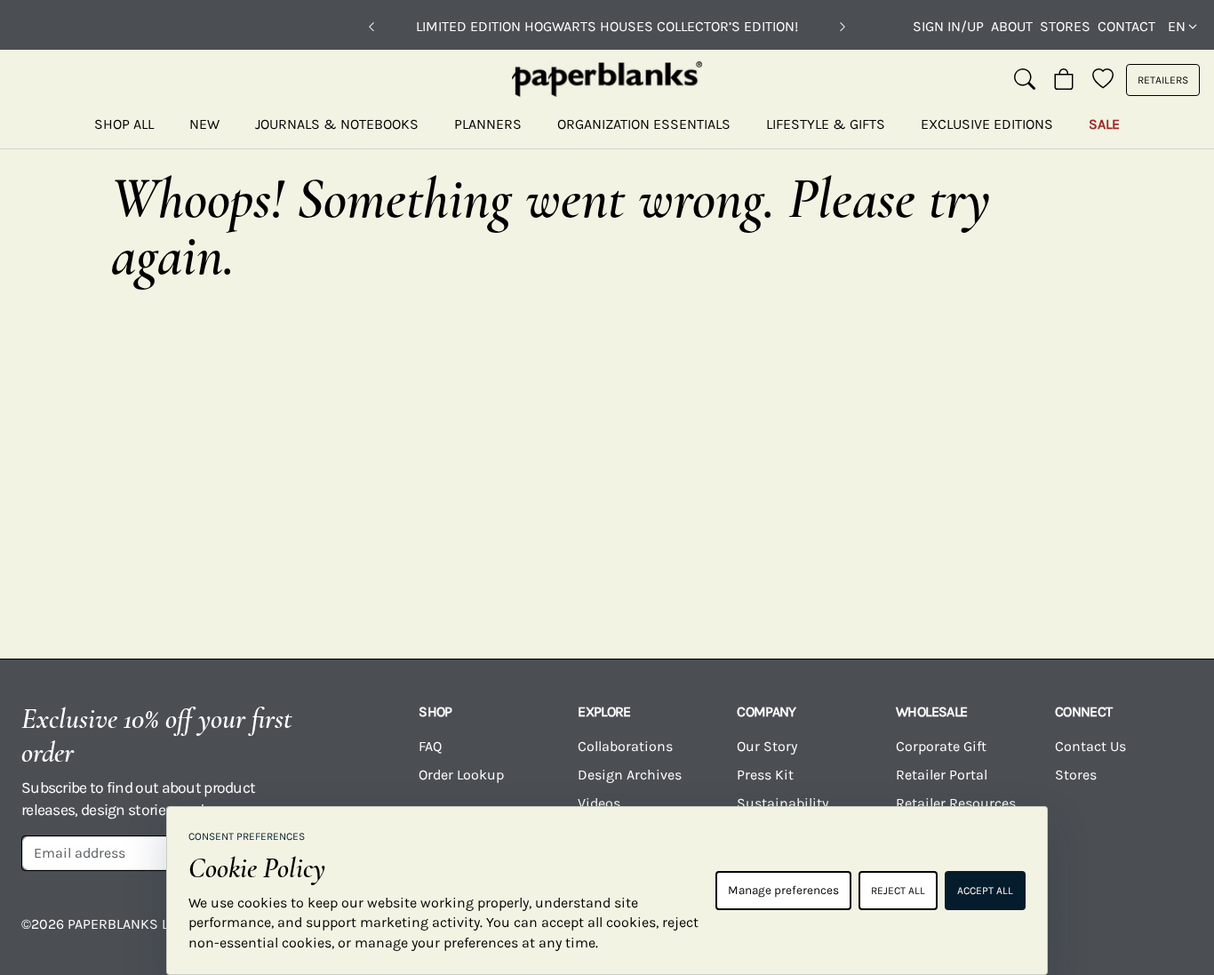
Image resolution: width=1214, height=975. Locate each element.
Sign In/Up (948, 26)
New (204, 124)
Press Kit (765, 774)
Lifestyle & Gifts (825, 124)
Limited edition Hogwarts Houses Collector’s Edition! (607, 26)
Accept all (985, 890)
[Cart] (1063, 80)
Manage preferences (783, 890)
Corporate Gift (941, 746)
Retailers (1163, 80)
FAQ (430, 746)
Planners (488, 124)
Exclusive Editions (987, 124)
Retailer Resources (956, 803)
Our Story (767, 746)
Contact (1126, 26)
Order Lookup (461, 774)
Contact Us (1090, 746)
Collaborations (625, 746)
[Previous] (371, 26)
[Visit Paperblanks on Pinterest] (1167, 937)
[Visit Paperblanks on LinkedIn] (1102, 937)
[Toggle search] (1024, 80)
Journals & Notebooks (337, 124)
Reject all (898, 890)
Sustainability (782, 803)
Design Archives (630, 774)
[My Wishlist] (1102, 80)
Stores (1065, 26)
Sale (1104, 124)
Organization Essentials (644, 124)
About (1012, 26)
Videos (599, 803)
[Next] (842, 26)
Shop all (124, 124)
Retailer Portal (941, 774)
